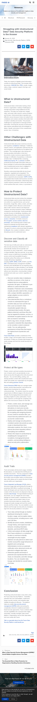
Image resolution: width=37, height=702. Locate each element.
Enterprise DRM (9, 42)
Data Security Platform (19, 40)
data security (12, 634)
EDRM (32, 636)
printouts (22, 160)
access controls (17, 220)
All (5, 18)
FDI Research (21, 18)
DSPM (28, 40)
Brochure (11, 18)
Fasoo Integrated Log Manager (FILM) (15, 484)
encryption (9, 220)
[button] (35, 2)
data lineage (12, 493)
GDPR (25, 177)
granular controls (18, 382)
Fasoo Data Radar (9, 335)
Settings (13, 699)
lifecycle (7, 230)
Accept (5, 699)
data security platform (23, 634)
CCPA (30, 177)
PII (16, 160)
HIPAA (15, 261)
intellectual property (9, 160)
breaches (12, 219)
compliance (16, 145)
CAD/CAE (14, 85)
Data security (8, 40)
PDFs (21, 85)
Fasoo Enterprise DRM (10, 385)
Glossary (30, 18)
